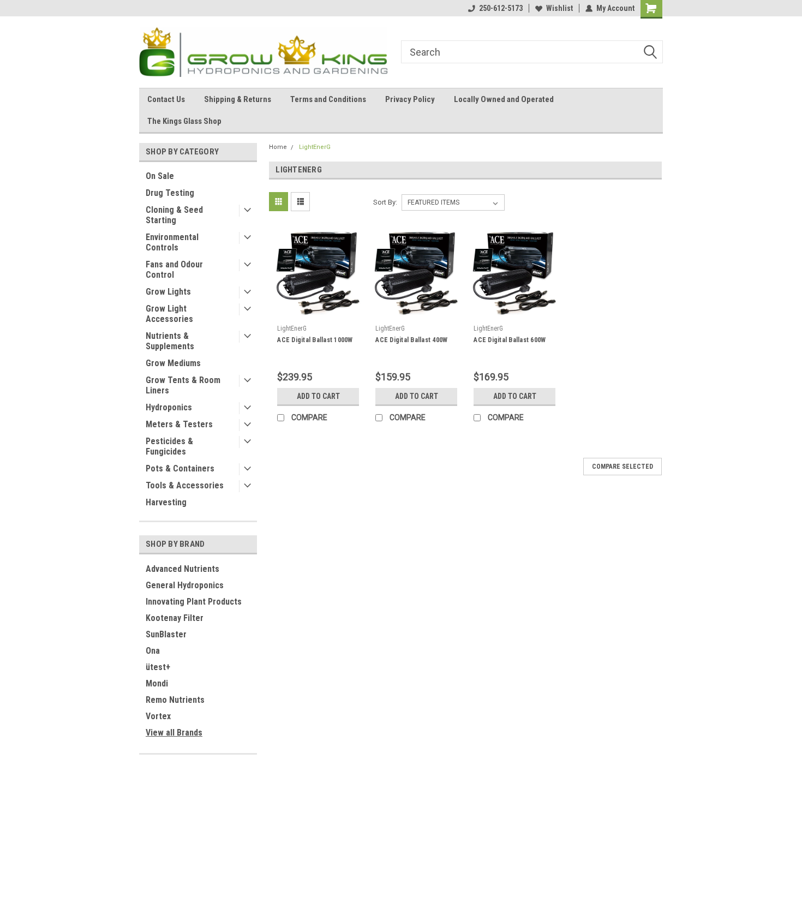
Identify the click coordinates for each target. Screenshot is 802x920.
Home (278, 147)
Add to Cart (318, 396)
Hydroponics (169, 407)
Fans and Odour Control (174, 269)
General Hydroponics (185, 585)
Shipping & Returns (237, 99)
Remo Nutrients (175, 700)
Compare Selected (622, 466)
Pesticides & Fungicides (169, 446)
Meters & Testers (179, 424)
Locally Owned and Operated (504, 99)
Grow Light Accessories (169, 313)
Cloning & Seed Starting (174, 215)
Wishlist (559, 8)
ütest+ (158, 667)
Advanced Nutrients (182, 569)
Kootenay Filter (175, 618)
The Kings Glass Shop (184, 121)
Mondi (157, 683)
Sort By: (385, 202)
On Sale (160, 176)
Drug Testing (170, 193)
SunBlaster (166, 634)
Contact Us (166, 99)
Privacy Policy (410, 99)
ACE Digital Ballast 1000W (314, 340)
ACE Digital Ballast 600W (510, 340)
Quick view (318, 311)
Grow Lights (168, 291)
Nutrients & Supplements (170, 341)
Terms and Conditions (328, 99)
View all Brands (174, 732)
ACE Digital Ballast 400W (411, 340)
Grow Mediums (173, 363)
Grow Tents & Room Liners (183, 385)
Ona (153, 651)
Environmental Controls (172, 242)
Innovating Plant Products (194, 601)
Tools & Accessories (185, 485)
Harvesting (166, 502)
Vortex (158, 716)
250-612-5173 (501, 8)
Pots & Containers (180, 468)
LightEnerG (315, 147)
